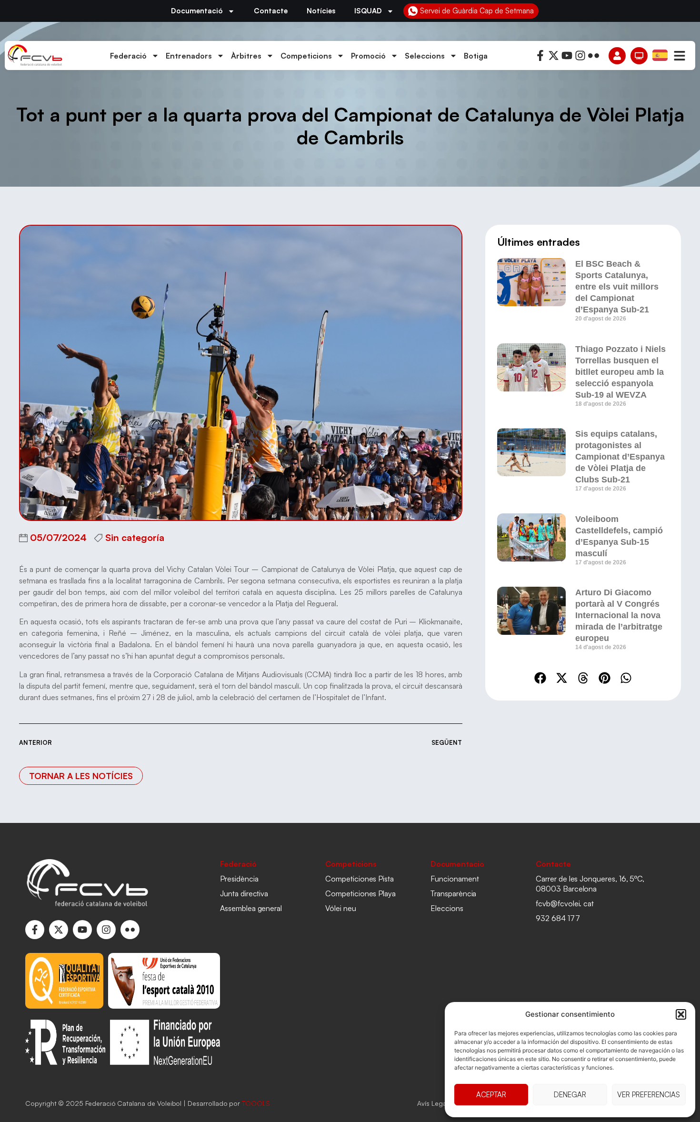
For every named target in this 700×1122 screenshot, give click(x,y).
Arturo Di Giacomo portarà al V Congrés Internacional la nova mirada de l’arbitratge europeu (618, 615)
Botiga (476, 55)
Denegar (570, 1094)
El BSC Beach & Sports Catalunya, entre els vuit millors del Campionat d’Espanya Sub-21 (617, 286)
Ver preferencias (648, 1094)
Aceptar (491, 1094)
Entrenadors (189, 55)
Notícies (321, 10)
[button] (681, 1014)
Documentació (197, 10)
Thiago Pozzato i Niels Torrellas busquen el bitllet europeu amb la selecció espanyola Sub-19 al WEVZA (620, 372)
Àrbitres (246, 55)
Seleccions (425, 55)
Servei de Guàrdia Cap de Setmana (477, 10)
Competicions (306, 55)
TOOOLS (256, 1103)
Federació (128, 55)
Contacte (271, 10)
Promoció (368, 55)
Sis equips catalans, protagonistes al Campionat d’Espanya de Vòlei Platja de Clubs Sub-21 (620, 456)
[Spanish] (660, 55)
